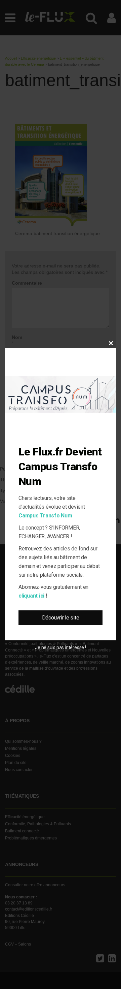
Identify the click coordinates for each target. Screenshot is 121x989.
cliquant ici (31, 596)
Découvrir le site (60, 617)
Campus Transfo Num (45, 515)
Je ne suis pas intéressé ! (60, 647)
